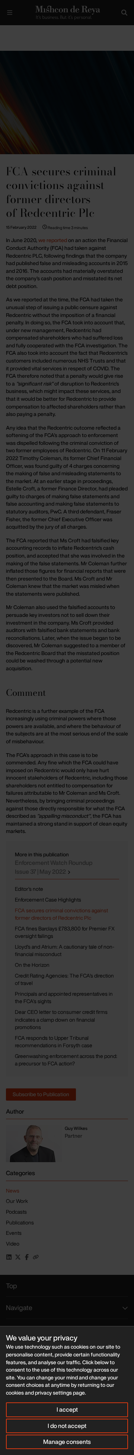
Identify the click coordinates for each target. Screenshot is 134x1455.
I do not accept (67, 1425)
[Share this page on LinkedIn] (9, 1257)
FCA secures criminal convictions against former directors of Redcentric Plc (61, 914)
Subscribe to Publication (41, 1094)
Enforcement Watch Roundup (53, 867)
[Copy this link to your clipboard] (36, 1257)
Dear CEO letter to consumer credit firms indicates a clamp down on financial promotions (61, 1019)
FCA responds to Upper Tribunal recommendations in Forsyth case (53, 1041)
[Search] (124, 13)
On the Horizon (32, 965)
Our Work (17, 1201)
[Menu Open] (9, 13)
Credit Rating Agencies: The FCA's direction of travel (64, 979)
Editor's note (29, 889)
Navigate (19, 1307)
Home (6, 31)
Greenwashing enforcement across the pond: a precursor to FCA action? (66, 1060)
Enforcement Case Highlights (48, 899)
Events (14, 1233)
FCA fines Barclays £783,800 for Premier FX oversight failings (65, 932)
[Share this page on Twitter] (18, 1257)
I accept (67, 1409)
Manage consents (67, 1441)
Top (11, 1285)
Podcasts (16, 1212)
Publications (51, 31)
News (12, 1190)
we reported (53, 240)
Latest (25, 31)
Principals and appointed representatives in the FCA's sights (64, 997)
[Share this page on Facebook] (27, 1257)
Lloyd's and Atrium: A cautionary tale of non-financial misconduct (64, 950)
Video (12, 1243)
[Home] (67, 13)
